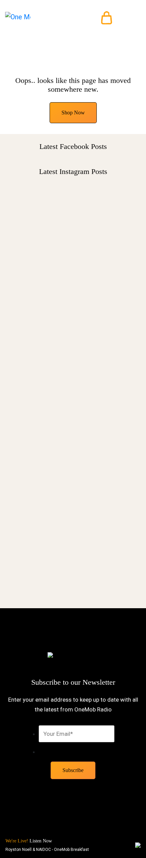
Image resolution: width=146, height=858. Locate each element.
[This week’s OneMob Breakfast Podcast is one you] (73, 257)
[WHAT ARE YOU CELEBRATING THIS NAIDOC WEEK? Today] (73, 531)
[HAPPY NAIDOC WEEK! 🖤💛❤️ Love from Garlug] (73, 341)
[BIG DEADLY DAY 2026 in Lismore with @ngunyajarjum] (73, 428)
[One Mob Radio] (18, 18)
